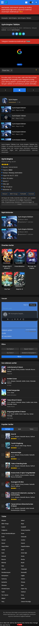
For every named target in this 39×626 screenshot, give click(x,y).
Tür (10, 349)
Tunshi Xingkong (17, 443)
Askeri (22, 520)
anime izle (13, 623)
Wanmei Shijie (16, 453)
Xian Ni (13, 434)
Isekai (27, 508)
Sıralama (28, 353)
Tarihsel (9, 371)
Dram (12, 392)
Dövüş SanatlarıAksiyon (8, 533)
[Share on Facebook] (13, 34)
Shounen (22, 510)
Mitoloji (4, 562)
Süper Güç (26, 414)
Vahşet (3, 598)
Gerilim (24, 381)
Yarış (3, 601)
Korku (27, 381)
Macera (33, 369)
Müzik (22, 562)
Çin (8, 184)
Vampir (23, 598)
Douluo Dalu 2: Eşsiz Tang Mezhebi (23, 473)
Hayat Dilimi (5, 546)
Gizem (21, 414)
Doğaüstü (4, 530)
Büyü (22, 523)
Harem (23, 543)
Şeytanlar (4, 582)
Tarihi (3, 592)
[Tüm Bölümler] (19, 90)
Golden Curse (12, 379)
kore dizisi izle (4, 623)
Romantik (23, 572)
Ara (20, 356)
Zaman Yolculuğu (26, 601)
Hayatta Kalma (25, 546)
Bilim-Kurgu (14, 194)
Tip (9, 353)
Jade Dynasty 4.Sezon (15, 367)
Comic (3, 527)
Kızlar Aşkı (24, 553)
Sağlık (22, 575)
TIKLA (21, 12)
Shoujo (23, 582)
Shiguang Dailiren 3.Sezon (16, 412)
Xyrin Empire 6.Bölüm (25, 217)
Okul (3, 566)
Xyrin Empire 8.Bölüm (25, 229)
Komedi (31, 194)
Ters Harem (5, 595)
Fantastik (23, 194)
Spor (22, 585)
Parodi (3, 569)
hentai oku (20, 623)
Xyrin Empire (16, 30)
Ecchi (3, 536)
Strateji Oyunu (6, 588)
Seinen (15, 404)
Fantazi (24, 402)
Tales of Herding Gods (19, 464)
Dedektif (23, 527)
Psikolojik (32, 381)
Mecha (23, 559)
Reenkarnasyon (15, 510)
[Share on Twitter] (16, 34)
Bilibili (10, 170)
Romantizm (19, 477)
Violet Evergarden (13, 390)
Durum (28, 349)
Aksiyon (4, 194)
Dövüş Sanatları (20, 369)
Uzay (22, 595)
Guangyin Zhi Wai (17, 482)
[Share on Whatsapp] (20, 34)
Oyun (22, 566)
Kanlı (32, 402)
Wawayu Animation (15, 173)
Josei (22, 549)
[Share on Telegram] (23, 34)
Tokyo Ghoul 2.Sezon (14, 400)
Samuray (4, 579)
